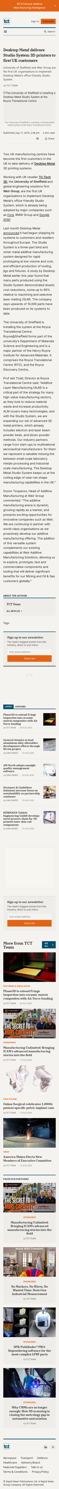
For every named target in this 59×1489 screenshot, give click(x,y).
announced (11, 233)
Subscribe (29, 658)
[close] (55, 5)
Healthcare (10, 1099)
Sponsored (9, 1042)
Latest (8, 706)
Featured (20, 706)
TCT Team (12, 85)
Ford (10, 215)
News (6, 1151)
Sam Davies (12, 752)
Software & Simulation (16, 986)
